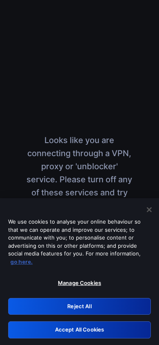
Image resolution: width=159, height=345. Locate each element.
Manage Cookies (79, 283)
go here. (21, 261)
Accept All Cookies (79, 329)
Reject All (79, 306)
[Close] (149, 210)
